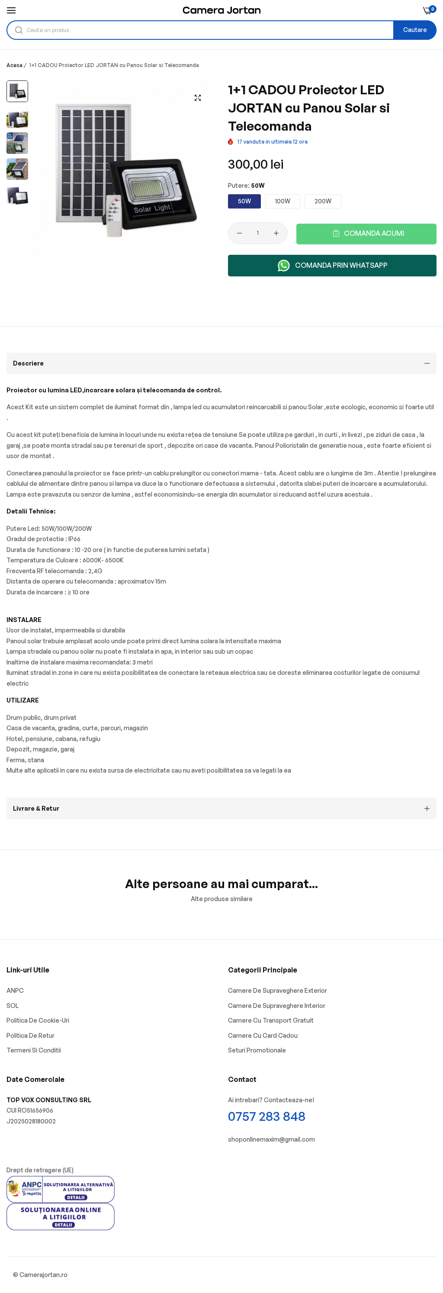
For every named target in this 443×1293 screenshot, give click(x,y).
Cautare (415, 29)
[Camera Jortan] (222, 10)
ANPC (15, 990)
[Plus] (276, 233)
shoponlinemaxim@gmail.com (271, 1139)
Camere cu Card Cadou (263, 1035)
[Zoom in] (198, 98)
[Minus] (239, 233)
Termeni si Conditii (33, 1050)
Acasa (14, 65)
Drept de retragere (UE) (40, 1170)
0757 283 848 (266, 1116)
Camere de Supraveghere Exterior (277, 990)
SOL (12, 1005)
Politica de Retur (30, 1035)
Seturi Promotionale (257, 1050)
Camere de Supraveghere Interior (276, 1005)
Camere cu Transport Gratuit (271, 1020)
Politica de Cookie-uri (37, 1020)
